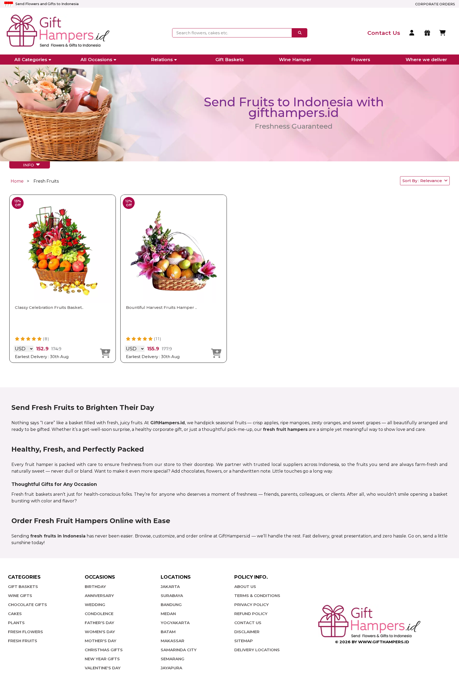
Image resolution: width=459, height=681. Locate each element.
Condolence (99, 613)
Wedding (95, 604)
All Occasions (96, 59)
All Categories (30, 59)
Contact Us (247, 622)
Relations (162, 59)
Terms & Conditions (257, 595)
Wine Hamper (295, 59)
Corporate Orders (435, 4)
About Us (245, 586)
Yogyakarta (175, 622)
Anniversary (99, 595)
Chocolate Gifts (27, 604)
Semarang (172, 658)
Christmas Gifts (104, 649)
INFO (29, 164)
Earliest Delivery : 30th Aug (42, 356)
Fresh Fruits (22, 640)
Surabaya (172, 595)
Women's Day (100, 631)
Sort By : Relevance (423, 180)
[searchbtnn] (300, 32)
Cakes (15, 613)
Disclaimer (247, 631)
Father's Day (99, 622)
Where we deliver (426, 59)
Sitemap (243, 640)
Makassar (172, 640)
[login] (412, 33)
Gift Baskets (229, 59)
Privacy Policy (251, 604)
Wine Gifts (20, 595)
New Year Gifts (102, 658)
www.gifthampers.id (383, 641)
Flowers (360, 59)
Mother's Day (100, 640)
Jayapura (171, 667)
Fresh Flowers (25, 631)
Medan (168, 613)
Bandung (171, 604)
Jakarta (170, 586)
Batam (168, 631)
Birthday (95, 586)
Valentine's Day (103, 667)
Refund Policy (250, 613)
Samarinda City (179, 649)
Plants (16, 622)
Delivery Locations (257, 649)
